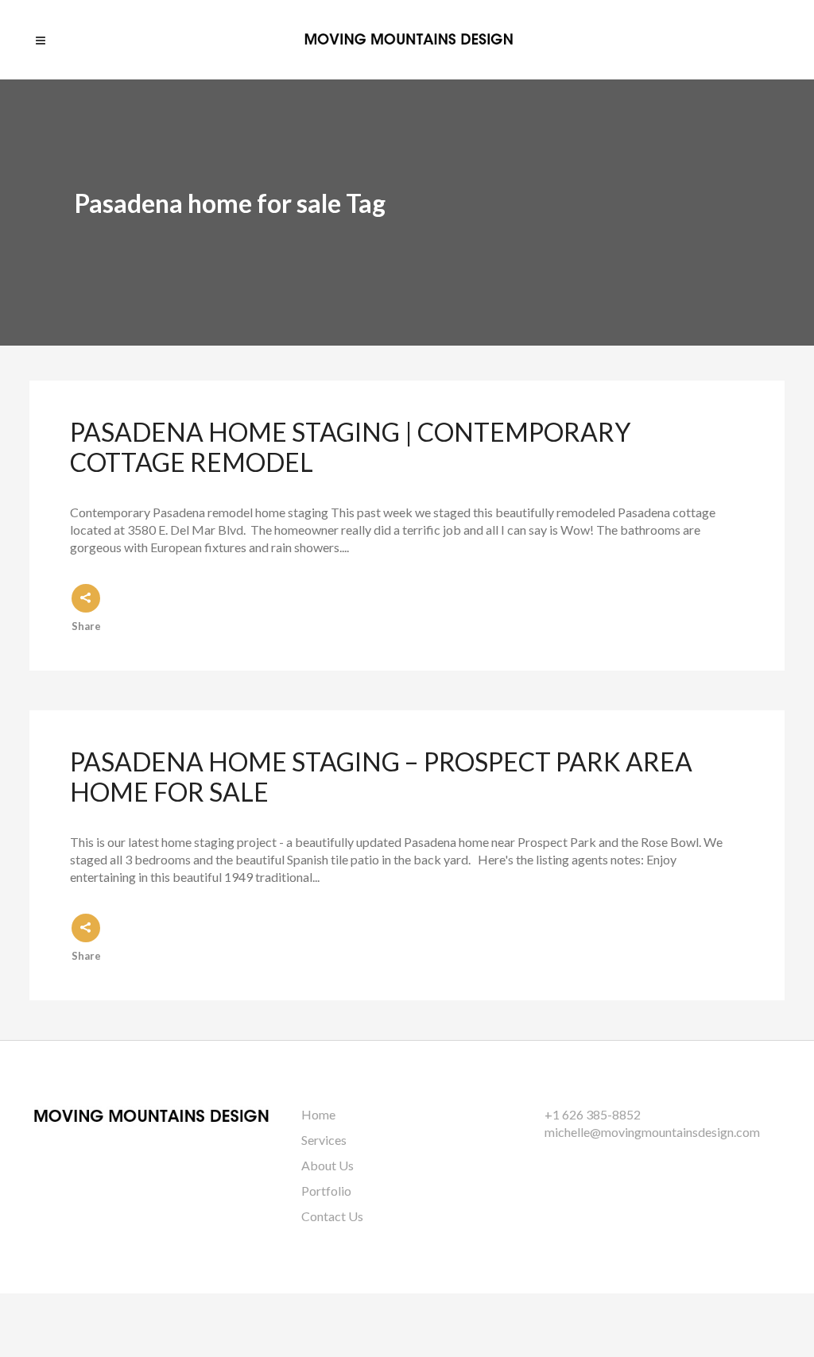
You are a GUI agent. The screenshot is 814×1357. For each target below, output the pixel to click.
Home (318, 1114)
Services (324, 1139)
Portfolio (326, 1190)
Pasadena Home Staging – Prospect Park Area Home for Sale (381, 776)
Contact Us (332, 1216)
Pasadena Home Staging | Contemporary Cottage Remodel (350, 446)
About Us (327, 1165)
